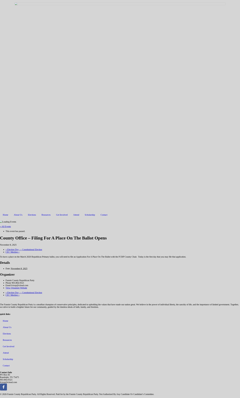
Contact (104, 215)
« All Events (5, 226)
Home (5, 215)
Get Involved (62, 215)
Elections (32, 215)
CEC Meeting (12, 252)
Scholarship (90, 215)
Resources (46, 215)
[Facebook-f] (3, 387)
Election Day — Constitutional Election (24, 249)
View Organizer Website (16, 288)
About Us (18, 215)
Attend (76, 215)
